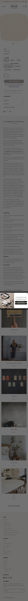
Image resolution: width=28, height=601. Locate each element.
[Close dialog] (27, 293)
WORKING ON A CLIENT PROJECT (21, 303)
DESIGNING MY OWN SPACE (21, 301)
